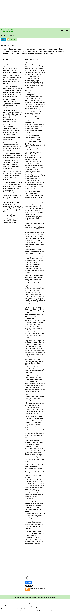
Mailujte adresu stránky (37, 588)
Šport (23, 51)
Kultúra (16, 51)
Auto (61, 51)
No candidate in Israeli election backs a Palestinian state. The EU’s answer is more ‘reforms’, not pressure (35, 195)
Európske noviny (10, 59)
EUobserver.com (31, 59)
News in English (9, 53)
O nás (34, 597)
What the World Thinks (24, 53)
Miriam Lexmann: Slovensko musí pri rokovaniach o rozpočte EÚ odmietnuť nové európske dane (11, 103)
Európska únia (7, 35)
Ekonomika (41, 49)
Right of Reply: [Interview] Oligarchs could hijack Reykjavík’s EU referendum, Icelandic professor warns (34, 155)
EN (5, 39)
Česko (61, 49)
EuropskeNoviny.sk (11, 96)
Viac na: (5, 83)
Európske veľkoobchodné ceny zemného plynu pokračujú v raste (12, 197)
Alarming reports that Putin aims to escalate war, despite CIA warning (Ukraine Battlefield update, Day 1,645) (34, 363)
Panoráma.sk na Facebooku (46, 597)
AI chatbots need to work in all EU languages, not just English (34, 93)
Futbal (29, 51)
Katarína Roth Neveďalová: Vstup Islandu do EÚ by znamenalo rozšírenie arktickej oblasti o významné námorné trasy (13, 90)
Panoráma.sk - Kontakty (23, 597)
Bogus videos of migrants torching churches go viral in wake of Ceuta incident (34, 342)
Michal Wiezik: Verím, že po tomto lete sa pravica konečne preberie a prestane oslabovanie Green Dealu (13, 164)
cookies (20, 608)
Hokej (35, 51)
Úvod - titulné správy (16, 49)
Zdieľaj (29, 582)
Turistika (42, 51)
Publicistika (30, 49)
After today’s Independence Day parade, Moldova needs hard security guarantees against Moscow (35, 398)
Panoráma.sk (42, 603)
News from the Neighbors (44, 53)
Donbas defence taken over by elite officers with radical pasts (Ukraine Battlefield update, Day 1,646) (34, 139)
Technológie (7, 51)
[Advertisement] (35, 14)
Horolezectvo (52, 51)
